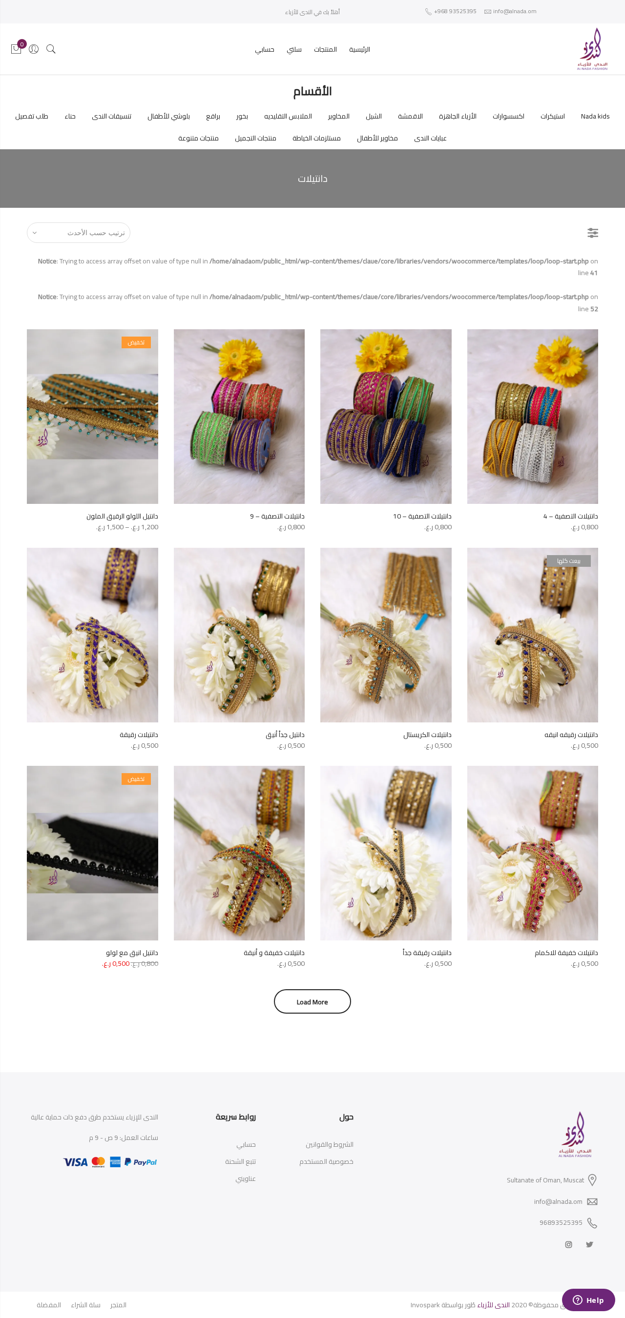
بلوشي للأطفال (168, 116)
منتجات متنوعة (198, 138)
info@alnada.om (558, 1201)
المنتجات (325, 49)
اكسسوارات (508, 116)
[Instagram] (567, 1244)
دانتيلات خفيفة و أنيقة (274, 952)
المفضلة (49, 1304)
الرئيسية (359, 49)
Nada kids (595, 116)
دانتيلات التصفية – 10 (422, 516)
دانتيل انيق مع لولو (132, 952)
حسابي (264, 49)
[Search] (51, 49)
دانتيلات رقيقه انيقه (571, 734)
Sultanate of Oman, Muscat (545, 1180)
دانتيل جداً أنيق (285, 734)
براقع (213, 116)
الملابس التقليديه (288, 116)
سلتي (294, 49)
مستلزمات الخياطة (316, 138)
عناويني (245, 1178)
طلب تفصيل (31, 116)
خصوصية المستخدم (326, 1161)
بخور (242, 116)
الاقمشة (410, 116)
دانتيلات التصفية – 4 (570, 516)
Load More (312, 1002)
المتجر (118, 1304)
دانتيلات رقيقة (139, 734)
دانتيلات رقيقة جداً (427, 952)
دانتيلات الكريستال (427, 734)
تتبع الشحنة (240, 1161)
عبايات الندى (430, 138)
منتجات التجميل (255, 138)
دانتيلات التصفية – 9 (277, 516)
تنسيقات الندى (111, 116)
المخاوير (339, 116)
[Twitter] (588, 1244)
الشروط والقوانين (330, 1144)
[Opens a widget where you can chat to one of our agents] (588, 1301)
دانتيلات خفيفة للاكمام (566, 952)
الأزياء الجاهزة (458, 116)
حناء (70, 116)
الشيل (374, 116)
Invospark (425, 1304)
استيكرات (553, 116)
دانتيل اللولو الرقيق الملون (122, 516)
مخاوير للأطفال (377, 138)
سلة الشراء (86, 1304)
